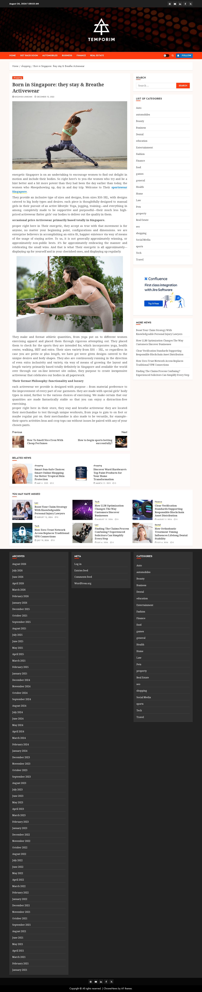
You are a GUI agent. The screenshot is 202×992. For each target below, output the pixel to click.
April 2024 (18, 731)
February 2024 (20, 744)
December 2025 (21, 609)
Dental (139, 134)
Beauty (140, 121)
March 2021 (19, 957)
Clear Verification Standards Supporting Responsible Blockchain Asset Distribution (169, 510)
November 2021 (21, 912)
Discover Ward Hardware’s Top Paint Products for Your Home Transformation (109, 474)
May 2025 (17, 647)
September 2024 (21, 699)
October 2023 (19, 770)
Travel (139, 259)
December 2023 (21, 757)
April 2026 (18, 583)
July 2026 (17, 570)
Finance (81, 55)
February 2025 (20, 667)
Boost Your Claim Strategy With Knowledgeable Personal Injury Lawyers (51, 510)
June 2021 (17, 937)
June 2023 (17, 796)
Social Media (143, 239)
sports (139, 246)
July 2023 (17, 789)
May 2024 (17, 725)
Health (140, 187)
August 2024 (19, 705)
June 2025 (17, 641)
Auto (138, 108)
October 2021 (19, 918)
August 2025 (19, 628)
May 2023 (17, 802)
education (141, 140)
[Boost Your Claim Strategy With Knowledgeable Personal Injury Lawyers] (22, 510)
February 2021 (20, 963)
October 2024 (19, 692)
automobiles (50, 55)
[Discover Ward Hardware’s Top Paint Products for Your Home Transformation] (81, 474)
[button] (172, 55)
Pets (138, 206)
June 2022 (17, 866)
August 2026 (19, 564)
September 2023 (21, 776)
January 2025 (19, 673)
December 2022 (21, 834)
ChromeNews (110, 988)
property (141, 213)
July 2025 (17, 634)
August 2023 (19, 783)
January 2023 (19, 828)
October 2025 (19, 615)
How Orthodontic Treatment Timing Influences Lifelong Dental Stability (171, 533)
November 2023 (21, 763)
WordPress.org (82, 583)
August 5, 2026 (164, 519)
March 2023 (19, 815)
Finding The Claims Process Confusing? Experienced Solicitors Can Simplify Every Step (112, 533)
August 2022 (19, 854)
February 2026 (20, 596)
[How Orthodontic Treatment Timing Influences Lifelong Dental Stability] (142, 533)
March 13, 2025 (103, 483)
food (138, 167)
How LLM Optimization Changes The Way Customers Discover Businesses (109, 510)
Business (67, 55)
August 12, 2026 (45, 517)
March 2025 (19, 660)
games (139, 173)
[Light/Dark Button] (166, 55)
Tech (138, 253)
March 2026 (19, 589)
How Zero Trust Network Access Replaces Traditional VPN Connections (159, 362)
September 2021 (21, 924)
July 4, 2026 (102, 543)
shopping (17, 77)
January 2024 (19, 750)
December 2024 (21, 680)
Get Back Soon (29, 55)
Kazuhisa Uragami (23, 97)
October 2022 (19, 847)
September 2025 (21, 622)
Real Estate (97, 55)
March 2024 (19, 738)
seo (138, 226)
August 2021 (19, 931)
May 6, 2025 (42, 483)
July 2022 (17, 860)
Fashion (140, 154)
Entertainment (144, 147)
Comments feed (83, 576)
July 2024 (17, 712)
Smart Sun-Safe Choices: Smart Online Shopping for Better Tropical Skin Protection (50, 474)
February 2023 (20, 821)
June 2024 (17, 718)
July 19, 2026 (43, 540)
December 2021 (21, 905)
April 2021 (18, 950)
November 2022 (21, 841)
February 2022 (20, 892)
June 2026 (17, 576)
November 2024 (21, 686)
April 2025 (18, 654)
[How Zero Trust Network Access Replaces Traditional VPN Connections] (22, 533)
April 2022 (18, 879)
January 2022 (19, 899)
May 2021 (17, 944)
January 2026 (19, 602)
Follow (186, 55)
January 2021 (19, 969)
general (140, 180)
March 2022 (19, 886)
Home (12, 55)
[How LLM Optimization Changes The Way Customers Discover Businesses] (82, 510)
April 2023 (18, 809)
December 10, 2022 (45, 97)
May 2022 (17, 873)
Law (138, 200)
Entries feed (81, 570)
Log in (77, 564)
